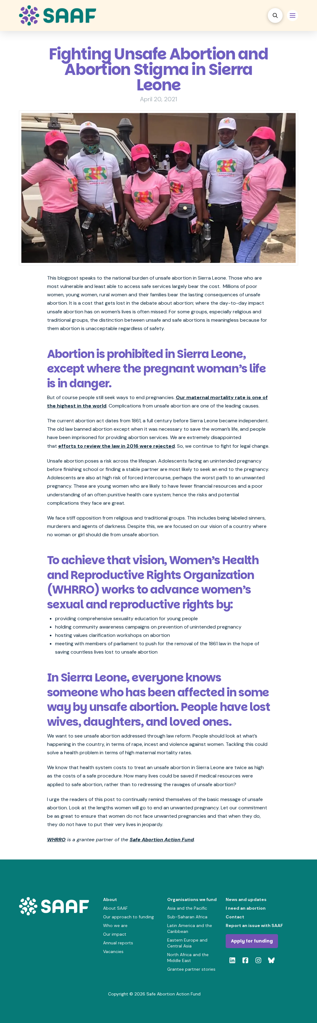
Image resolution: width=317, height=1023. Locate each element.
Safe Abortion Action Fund (162, 839)
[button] (275, 15)
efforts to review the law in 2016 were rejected (116, 446)
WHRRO (56, 839)
